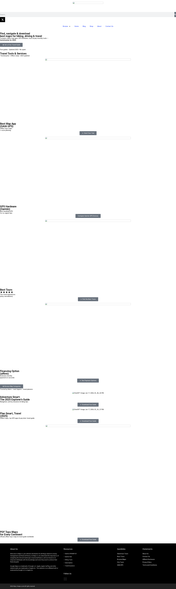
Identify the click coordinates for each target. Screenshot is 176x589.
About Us (145, 553)
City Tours (120, 562)
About (99, 26)
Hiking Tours (68, 559)
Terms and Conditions (149, 565)
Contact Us (109, 26)
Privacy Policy (146, 562)
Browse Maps (121, 559)
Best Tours (120, 556)
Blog (84, 26)
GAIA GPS (120, 565)
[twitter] (65, 579)
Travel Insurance (70, 566)
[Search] (175, 14)
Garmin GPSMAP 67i (71, 553)
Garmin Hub (68, 556)
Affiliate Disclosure (148, 559)
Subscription (69, 563)
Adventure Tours (122, 553)
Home (77, 26)
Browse (65, 26)
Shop (91, 26)
